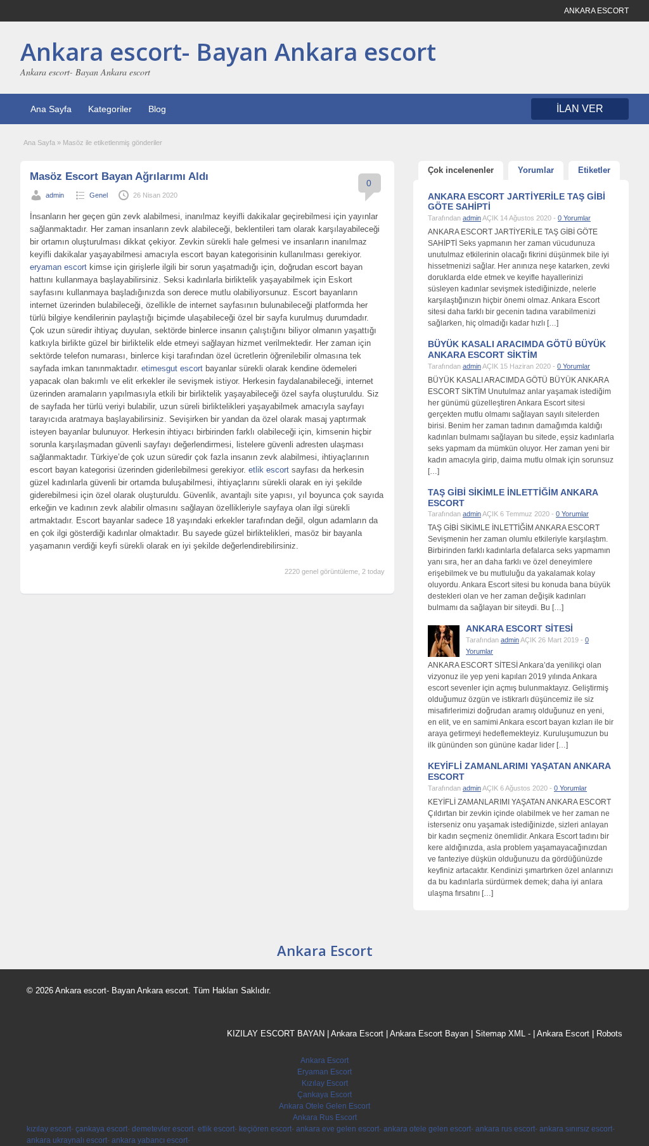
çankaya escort (101, 1128)
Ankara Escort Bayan (429, 1033)
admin (55, 195)
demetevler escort (162, 1128)
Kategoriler (110, 109)
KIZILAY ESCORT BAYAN (275, 1033)
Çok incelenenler (461, 170)
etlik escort (268, 469)
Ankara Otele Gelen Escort (324, 1106)
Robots (609, 1033)
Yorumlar (536, 170)
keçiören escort (265, 1128)
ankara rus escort (505, 1128)
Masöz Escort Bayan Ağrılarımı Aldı (119, 176)
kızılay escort (49, 1128)
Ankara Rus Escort (325, 1117)
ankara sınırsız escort (575, 1128)
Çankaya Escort (324, 1094)
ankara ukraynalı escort (67, 1140)
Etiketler (594, 170)
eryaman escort (58, 267)
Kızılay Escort (325, 1083)
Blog (157, 109)
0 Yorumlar (574, 218)
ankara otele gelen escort (427, 1128)
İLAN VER (579, 108)
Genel (98, 195)
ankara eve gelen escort (337, 1128)
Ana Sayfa (51, 109)
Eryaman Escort (324, 1071)
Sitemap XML (500, 1033)
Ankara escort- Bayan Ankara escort (228, 51)
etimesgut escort (172, 368)
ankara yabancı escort (150, 1140)
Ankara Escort (325, 950)
